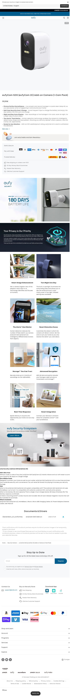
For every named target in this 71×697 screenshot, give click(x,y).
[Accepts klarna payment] (34, 619)
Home (4, 542)
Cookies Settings (58, 681)
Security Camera (12, 542)
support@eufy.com (11, 590)
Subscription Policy (40, 683)
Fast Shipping (26, 590)
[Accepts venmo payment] (15, 619)
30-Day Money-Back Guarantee (32, 594)
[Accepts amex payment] (15, 613)
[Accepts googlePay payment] (43, 613)
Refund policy (33, 681)
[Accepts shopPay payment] (6, 619)
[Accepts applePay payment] (25, 613)
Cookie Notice (26, 683)
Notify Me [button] (35, 693)
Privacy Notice (39, 566)
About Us (10, 681)
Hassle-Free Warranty (29, 597)
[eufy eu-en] (33, 18)
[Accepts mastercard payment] (53, 613)
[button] (68, 2)
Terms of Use (28, 566)
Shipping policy (21, 681)
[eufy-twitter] (10, 659)
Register (61, 561)
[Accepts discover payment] (34, 613)
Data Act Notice (55, 683)
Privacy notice (45, 681)
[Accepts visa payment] (25, 619)
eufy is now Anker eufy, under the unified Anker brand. (35, 13)
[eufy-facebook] (6, 659)
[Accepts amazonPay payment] (6, 613)
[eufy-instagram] (2, 659)
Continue (64, 6)
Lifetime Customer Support (31, 601)
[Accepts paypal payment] (62, 613)
